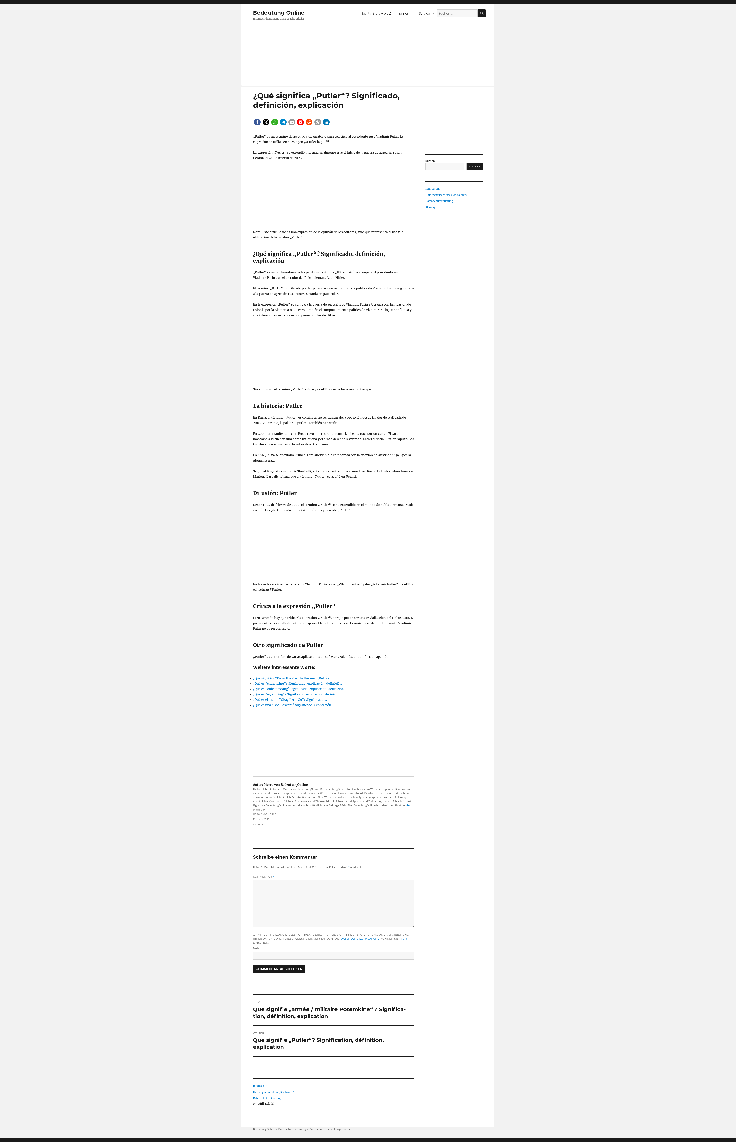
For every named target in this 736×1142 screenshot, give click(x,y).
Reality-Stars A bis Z (376, 13)
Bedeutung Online (279, 12)
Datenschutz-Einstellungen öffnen (330, 1129)
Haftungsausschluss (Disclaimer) (273, 1092)
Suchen (430, 161)
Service (424, 13)
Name (257, 948)
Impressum (260, 1086)
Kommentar (263, 876)
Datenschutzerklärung (360, 938)
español (258, 824)
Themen (402, 13)
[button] (257, 122)
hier (407, 805)
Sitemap (430, 207)
